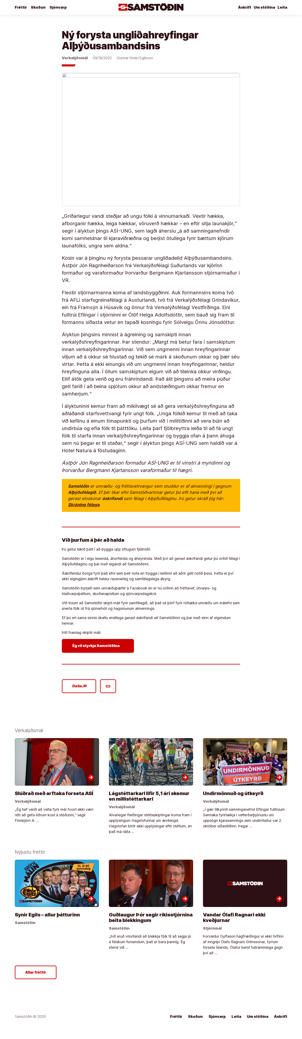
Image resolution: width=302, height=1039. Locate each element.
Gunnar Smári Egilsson (135, 58)
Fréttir (21, 7)
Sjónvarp (58, 7)
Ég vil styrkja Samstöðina (98, 646)
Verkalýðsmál (75, 58)
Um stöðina (264, 7)
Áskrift (244, 7)
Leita (282, 7)
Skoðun (38, 7)
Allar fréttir (35, 972)
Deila (79, 686)
